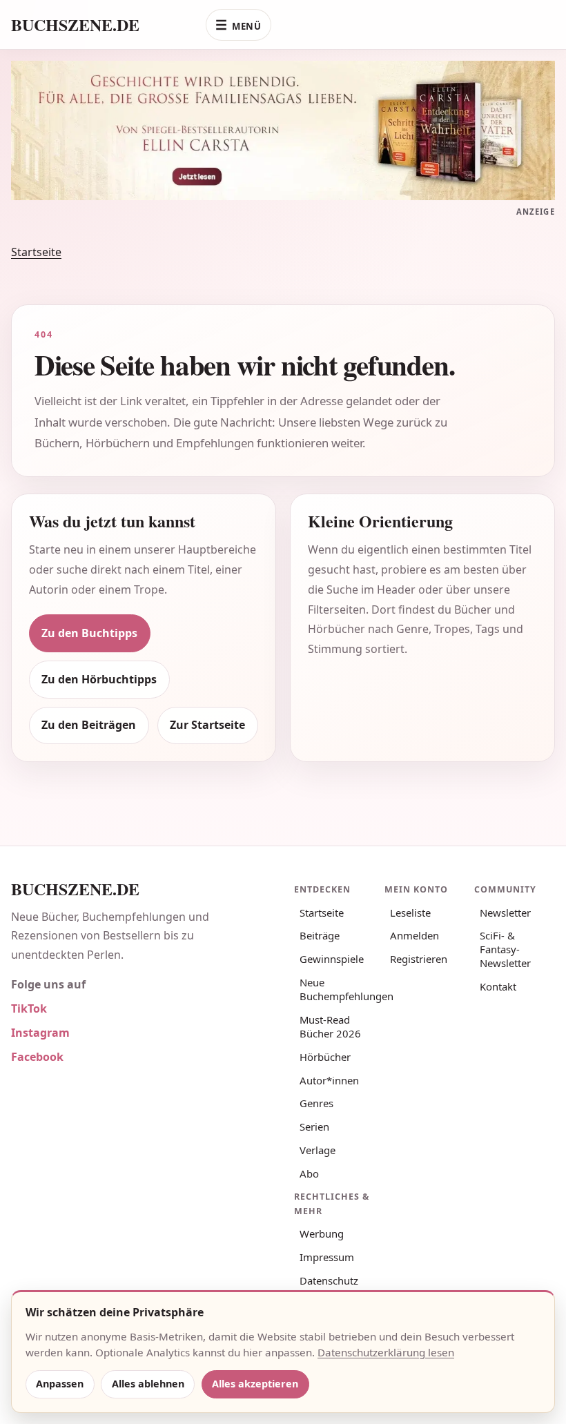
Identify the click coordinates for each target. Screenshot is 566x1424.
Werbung (322, 1233)
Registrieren (418, 959)
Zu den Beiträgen (88, 724)
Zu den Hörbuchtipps (99, 679)
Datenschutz (329, 1280)
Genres (316, 1103)
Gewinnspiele (332, 959)
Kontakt (498, 986)
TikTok (29, 1008)
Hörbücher (325, 1057)
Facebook (37, 1056)
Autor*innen (329, 1080)
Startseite (36, 252)
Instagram (40, 1032)
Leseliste (410, 912)
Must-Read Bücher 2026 (330, 1026)
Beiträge (320, 935)
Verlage (317, 1150)
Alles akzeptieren (255, 1383)
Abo (309, 1173)
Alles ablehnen (148, 1383)
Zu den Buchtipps (89, 633)
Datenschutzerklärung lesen (386, 1352)
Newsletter (505, 912)
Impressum (327, 1257)
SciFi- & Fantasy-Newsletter (505, 949)
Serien (314, 1126)
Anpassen (60, 1383)
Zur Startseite (207, 724)
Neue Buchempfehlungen (337, 989)
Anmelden (414, 935)
